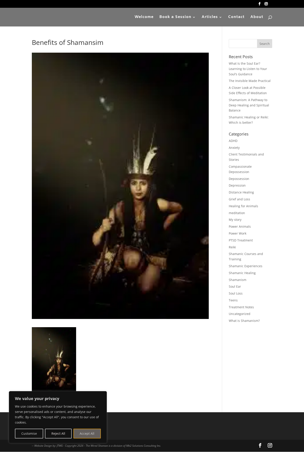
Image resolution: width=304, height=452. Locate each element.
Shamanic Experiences (245, 266)
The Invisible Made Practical (250, 81)
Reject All (58, 433)
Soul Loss (236, 293)
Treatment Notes (241, 307)
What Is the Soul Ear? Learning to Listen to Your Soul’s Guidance (248, 68)
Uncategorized (239, 314)
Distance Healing (241, 192)
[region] (58, 417)
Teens (233, 300)
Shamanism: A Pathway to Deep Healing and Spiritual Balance (249, 105)
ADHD (233, 141)
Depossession (239, 179)
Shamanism (237, 280)
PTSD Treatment (241, 240)
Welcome (144, 18)
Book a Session (175, 18)
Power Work (237, 233)
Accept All (87, 433)
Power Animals (240, 226)
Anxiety (234, 147)
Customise (29, 433)
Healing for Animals (243, 206)
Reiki (232, 247)
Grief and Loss (239, 199)
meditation (237, 213)
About (256, 18)
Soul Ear (235, 286)
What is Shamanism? (244, 321)
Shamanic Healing (242, 273)
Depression (237, 185)
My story (235, 219)
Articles (210, 18)
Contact (236, 18)
